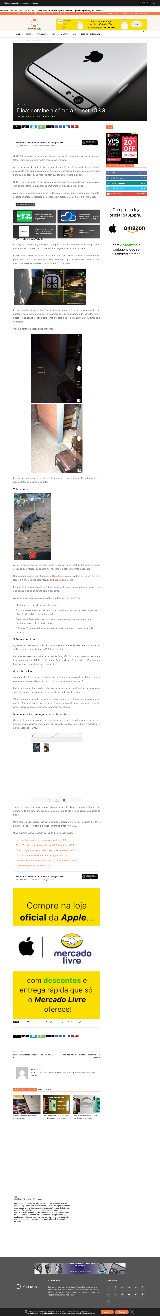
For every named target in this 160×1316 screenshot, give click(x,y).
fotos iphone (50, 1022)
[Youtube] (52, 13)
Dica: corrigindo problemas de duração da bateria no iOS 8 (45, 850)
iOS (74, 34)
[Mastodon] (60, 13)
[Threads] (64, 13)
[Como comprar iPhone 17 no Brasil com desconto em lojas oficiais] (56, 1104)
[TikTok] (40, 13)
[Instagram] (19, 13)
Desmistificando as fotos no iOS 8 (33, 865)
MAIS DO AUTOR (45, 1090)
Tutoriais (41, 34)
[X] (44, 13)
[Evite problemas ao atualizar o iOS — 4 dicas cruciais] (26, 1104)
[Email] (50, 129)
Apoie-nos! (125, 13)
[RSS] (32, 13)
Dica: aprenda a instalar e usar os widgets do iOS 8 (42, 855)
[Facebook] (15, 13)
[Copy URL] (17, 129)
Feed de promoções (90, 34)
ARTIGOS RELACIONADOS (25, 1090)
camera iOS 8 (25, 1022)
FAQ (53, 34)
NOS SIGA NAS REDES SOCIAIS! (120, 166)
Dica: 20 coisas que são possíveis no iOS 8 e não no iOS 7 (45, 845)
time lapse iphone (77, 1022)
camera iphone (38, 1022)
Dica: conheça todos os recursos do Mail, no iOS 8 (41, 840)
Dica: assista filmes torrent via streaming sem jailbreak (81, 1056)
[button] (144, 32)
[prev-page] (14, 1123)
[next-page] (18, 1123)
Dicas (28, 34)
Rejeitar (122, 1312)
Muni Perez (26, 117)
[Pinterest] (27, 13)
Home (17, 34)
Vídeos (64, 34)
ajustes (92, 1313)
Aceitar (107, 1312)
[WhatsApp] (48, 13)
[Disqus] (56, 1162)
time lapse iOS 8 (63, 1022)
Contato (116, 13)
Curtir (142, 173)
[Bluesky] (56, 13)
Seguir (142, 178)
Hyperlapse (58, 576)
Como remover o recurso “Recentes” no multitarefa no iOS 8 (46, 860)
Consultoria (135, 13)
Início (15, 40)
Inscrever (141, 194)
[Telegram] (36, 13)
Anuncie (144, 13)
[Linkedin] (66, 129)
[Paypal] (23, 13)
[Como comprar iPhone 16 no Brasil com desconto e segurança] (86, 1104)
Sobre (110, 13)
